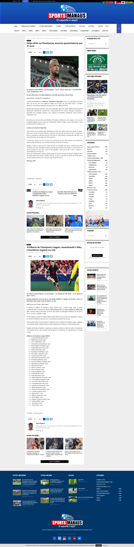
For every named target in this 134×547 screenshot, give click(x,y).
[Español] (131, 2)
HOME (15, 26)
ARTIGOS (100, 26)
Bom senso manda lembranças (85, 497)
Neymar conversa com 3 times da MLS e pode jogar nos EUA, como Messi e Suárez (73, 230)
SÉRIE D (44, 30)
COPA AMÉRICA (95, 30)
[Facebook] (54, 538)
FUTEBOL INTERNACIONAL (93, 160)
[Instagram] (64, 538)
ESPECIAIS (91, 26)
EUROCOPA (105, 30)
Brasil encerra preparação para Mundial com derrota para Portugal (101, 312)
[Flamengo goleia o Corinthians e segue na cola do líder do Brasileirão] (45, 482)
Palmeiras (45, 101)
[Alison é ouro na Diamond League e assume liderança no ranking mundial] (91, 287)
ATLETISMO (91, 192)
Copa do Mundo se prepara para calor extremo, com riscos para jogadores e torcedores (35, 230)
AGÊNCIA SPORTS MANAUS (28, 26)
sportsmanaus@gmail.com (70, 534)
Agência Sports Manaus (93, 147)
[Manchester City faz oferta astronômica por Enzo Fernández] (97, 86)
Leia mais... (105, 545)
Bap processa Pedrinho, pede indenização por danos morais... (91, 120)
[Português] (127, 2)
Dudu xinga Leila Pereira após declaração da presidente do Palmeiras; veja (54, 230)
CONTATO (16, 30)
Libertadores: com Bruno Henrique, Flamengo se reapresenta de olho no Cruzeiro (35, 453)
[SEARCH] (105, 43)
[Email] (79, 538)
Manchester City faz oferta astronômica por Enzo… (44, 1)
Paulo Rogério (31, 48)
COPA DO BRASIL (53, 30)
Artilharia (29, 413)
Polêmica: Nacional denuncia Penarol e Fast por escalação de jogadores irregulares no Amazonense (29, 493)
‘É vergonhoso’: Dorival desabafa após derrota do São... (91, 134)
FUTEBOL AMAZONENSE (46, 26)
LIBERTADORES (74, 30)
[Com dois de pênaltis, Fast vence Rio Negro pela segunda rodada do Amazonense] (17, 503)
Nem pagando (81, 488)
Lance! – (57, 89)
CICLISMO (91, 196)
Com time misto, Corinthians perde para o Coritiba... (102, 119)
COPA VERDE (63, 30)
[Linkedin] (69, 538)
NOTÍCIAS (82, 26)
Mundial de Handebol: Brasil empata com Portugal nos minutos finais (101, 324)
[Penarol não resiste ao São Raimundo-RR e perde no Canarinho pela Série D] (45, 491)
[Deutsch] (119, 2)
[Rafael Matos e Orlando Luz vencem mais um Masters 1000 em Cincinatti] (102, 127)
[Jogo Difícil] (73, 482)
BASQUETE (91, 194)
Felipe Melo (38, 178)
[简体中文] (108, 2)
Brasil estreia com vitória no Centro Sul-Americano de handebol (101, 277)
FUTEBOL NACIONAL (92, 171)
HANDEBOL (91, 201)
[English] (111, 2)
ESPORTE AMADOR (92, 153)
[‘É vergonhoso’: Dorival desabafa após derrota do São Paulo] (92, 127)
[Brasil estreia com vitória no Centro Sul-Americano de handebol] (91, 276)
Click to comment (54, 237)
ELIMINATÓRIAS (84, 30)
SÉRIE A (24, 30)
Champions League (38, 413)
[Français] (115, 2)
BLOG (107, 26)
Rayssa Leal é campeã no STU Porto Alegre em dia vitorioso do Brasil (73, 453)
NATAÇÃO (91, 205)
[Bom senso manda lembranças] (73, 499)
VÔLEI (90, 208)
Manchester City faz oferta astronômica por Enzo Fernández (96, 97)
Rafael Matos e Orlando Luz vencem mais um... (102, 133)
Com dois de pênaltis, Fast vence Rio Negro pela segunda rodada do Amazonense (29, 502)
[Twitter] (59, 538)
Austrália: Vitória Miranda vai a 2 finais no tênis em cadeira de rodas (67, 194)
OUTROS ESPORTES (70, 26)
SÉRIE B (31, 30)
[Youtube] (74, 538)
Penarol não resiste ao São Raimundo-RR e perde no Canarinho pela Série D (57, 490)
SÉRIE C (37, 30)
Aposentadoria (30, 178)
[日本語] (123, 2)
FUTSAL (91, 199)
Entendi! (99, 545)
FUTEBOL (58, 26)
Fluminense (52, 101)
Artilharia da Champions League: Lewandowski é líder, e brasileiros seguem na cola (43, 194)
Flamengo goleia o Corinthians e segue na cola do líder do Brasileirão (57, 481)
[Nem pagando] (73, 490)
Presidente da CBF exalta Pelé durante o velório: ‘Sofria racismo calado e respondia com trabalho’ (54, 454)
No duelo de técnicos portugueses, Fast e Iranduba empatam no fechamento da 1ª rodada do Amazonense (29, 482)
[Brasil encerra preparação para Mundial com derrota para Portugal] (91, 311)
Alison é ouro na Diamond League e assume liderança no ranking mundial (102, 287)
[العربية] (104, 2)
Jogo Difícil (81, 480)
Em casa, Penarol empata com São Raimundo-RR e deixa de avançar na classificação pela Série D (57, 500)
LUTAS (90, 203)
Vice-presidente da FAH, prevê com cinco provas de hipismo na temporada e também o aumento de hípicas (102, 299)
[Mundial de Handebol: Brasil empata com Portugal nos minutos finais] (91, 323)
